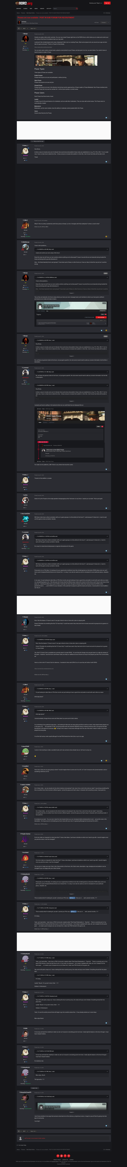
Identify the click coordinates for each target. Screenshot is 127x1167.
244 (25, 526)
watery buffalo (25, 785)
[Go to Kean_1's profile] (25, 150)
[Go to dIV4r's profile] (25, 500)
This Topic (71, 8)
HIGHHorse (25, 242)
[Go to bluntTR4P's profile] (25, 751)
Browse (18, 8)
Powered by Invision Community (63, 1164)
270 (25, 759)
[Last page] (27, 28)
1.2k (25, 46)
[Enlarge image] (65, 60)
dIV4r (25, 495)
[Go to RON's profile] (25, 1033)
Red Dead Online (34, 23)
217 (25, 1041)
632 (25, 380)
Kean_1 (25, 145)
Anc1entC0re (26, 514)
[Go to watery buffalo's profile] (25, 789)
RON (25, 1028)
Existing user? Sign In (95, 3)
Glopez (26, 617)
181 (25, 846)
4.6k (25, 158)
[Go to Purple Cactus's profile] (25, 839)
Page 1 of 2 (33, 28)
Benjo (24, 21)
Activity (49, 8)
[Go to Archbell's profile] (25, 857)
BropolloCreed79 (26, 1092)
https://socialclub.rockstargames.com (44, 668)
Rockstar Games (55, 1161)
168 (25, 629)
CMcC (26, 220)
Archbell (25, 852)
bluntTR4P (25, 746)
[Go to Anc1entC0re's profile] (25, 518)
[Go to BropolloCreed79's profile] (25, 1097)
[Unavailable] (71, 314)
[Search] (76, 8)
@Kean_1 (72, 898)
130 (25, 797)
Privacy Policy (57, 1159)
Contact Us (65, 1159)
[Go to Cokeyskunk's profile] (25, 879)
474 (25, 886)
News (36, 8)
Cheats (42, 8)
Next (24, 28)
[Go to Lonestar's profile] (25, 372)
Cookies (71, 1159)
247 (25, 254)
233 (25, 507)
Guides (25, 8)
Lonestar (26, 368)
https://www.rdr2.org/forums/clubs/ (43, 47)
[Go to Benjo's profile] (19, 22)
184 (25, 778)
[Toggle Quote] (36, 249)
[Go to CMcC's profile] (25, 225)
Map (31, 8)
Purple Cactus (25, 834)
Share (97, 22)
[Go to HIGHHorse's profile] (25, 247)
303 (25, 865)
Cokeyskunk (26, 874)
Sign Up (107, 3)
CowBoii (25, 766)
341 (25, 233)
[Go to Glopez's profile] (25, 622)
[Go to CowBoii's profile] (25, 771)
